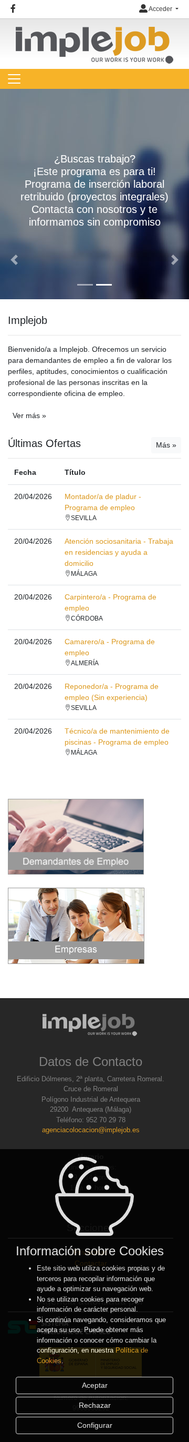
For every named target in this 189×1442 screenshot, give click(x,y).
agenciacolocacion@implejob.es (91, 1130)
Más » (166, 445)
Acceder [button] (161, 9)
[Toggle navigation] (14, 79)
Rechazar (95, 1405)
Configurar (94, 1425)
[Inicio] (94, 40)
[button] (14, 259)
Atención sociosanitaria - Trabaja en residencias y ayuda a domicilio (119, 552)
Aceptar (95, 1385)
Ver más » (29, 415)
